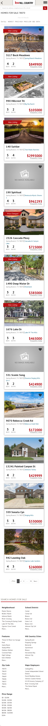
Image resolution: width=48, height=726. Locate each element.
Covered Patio (6, 653)
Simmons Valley (30, 470)
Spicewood (29, 648)
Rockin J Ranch (6, 614)
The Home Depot (31, 686)
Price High (19, 22)
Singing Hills (29, 515)
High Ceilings (6, 655)
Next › (35, 581)
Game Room (6, 645)
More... (4, 629)
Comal (27, 611)
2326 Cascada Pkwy (17, 238)
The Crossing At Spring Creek (12, 621)
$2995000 (34, 156)
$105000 (35, 110)
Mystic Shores (6, 611)
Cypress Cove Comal (9, 626)
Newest (11, 22)
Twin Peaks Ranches (32, 150)
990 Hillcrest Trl (15, 100)
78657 (4, 682)
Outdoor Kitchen (7, 650)
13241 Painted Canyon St (20, 466)
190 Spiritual (13, 192)
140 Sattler (13, 146)
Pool (3, 642)
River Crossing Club (31, 684)
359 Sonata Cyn (15, 512)
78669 (4, 676)
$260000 (35, 567)
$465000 (35, 338)
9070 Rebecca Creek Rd (19, 420)
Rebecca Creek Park (32, 424)
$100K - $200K (7, 700)
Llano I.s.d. (28, 621)
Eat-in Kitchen (6, 658)
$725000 (35, 247)
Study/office (6, 648)
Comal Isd (28, 614)
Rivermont (28, 287)
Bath (38, 22)
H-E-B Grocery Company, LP (34, 681)
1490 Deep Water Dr (18, 283)
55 (31, 581)
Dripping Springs (30, 642)
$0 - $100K (5, 698)
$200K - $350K (7, 703)
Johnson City (29, 655)
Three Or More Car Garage (11, 640)
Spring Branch (29, 640)
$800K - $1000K (7, 713)
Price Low (27, 22)
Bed (33, 22)
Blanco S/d (28, 624)
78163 (4, 674)
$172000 (35, 430)
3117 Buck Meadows (18, 55)
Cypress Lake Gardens (32, 561)
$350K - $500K (7, 705)
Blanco (27, 616)
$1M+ (4, 715)
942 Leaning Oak (15, 557)
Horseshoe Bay (30, 653)
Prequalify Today (36, 67)
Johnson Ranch (6, 616)
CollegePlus (29, 669)
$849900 (35, 64)
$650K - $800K (7, 710)
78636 (4, 684)
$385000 (35, 293)
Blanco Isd (28, 619)
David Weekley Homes (32, 676)
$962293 (35, 201)
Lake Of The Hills (31, 332)
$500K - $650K (7, 708)
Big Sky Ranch (29, 104)
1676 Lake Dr (14, 329)
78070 (4, 669)
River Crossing (6, 619)
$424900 (35, 384)
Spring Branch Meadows (33, 58)
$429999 (35, 475)
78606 (4, 679)
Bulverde (28, 645)
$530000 (35, 521)
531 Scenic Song (15, 375)
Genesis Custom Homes (33, 679)
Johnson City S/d (30, 626)
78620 (4, 671)
